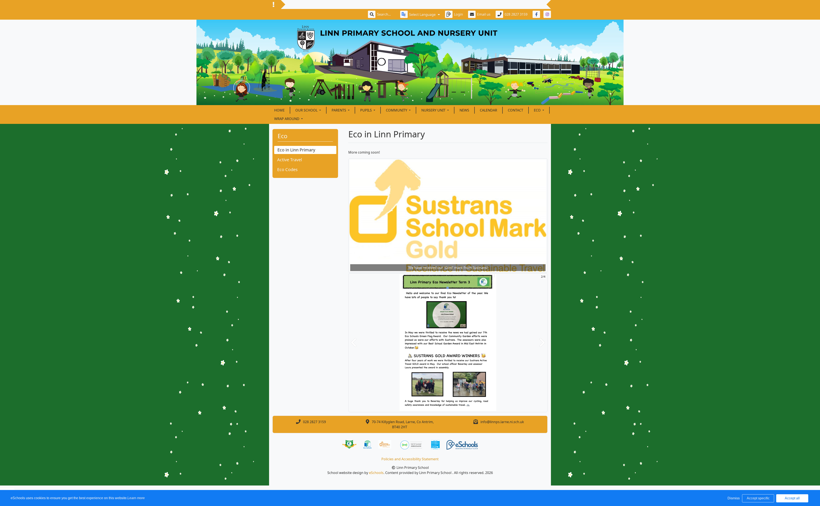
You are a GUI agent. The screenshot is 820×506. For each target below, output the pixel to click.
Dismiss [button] (734, 498)
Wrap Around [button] (287, 118)
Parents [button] (339, 110)
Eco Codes (287, 169)
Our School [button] (306, 110)
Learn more (136, 498)
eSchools (376, 472)
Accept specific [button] (758, 498)
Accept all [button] (792, 498)
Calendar (488, 110)
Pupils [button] (366, 110)
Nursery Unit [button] (433, 110)
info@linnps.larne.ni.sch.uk (502, 421)
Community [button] (397, 110)
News (464, 110)
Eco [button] (538, 110)
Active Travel (289, 160)
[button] (353, 342)
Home (279, 110)
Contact (515, 110)
